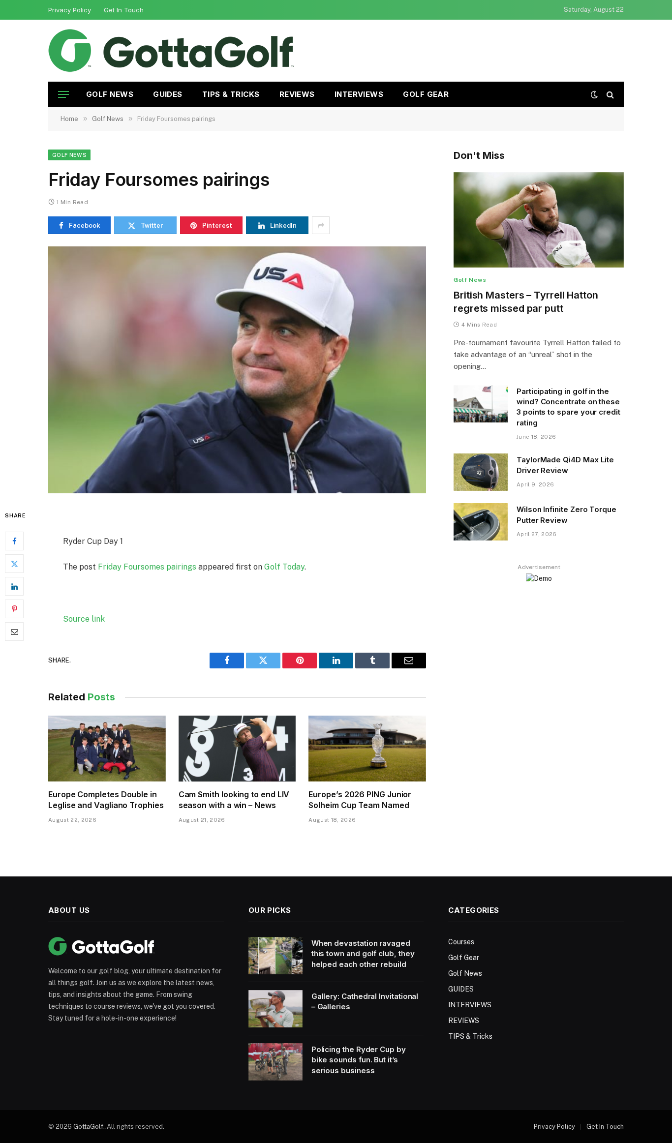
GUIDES (168, 94)
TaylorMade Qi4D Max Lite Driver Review (565, 465)
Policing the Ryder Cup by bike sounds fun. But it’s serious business (358, 1060)
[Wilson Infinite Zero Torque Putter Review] (481, 522)
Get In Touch (124, 10)
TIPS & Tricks (231, 94)
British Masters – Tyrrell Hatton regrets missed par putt (526, 301)
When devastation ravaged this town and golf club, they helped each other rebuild (363, 953)
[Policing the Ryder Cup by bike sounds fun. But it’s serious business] (275, 1062)
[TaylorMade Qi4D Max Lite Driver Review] (481, 472)
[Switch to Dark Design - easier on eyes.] (594, 94)
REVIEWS (297, 94)
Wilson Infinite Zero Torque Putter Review (566, 514)
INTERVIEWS (359, 94)
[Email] (14, 632)
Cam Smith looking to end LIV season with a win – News (234, 799)
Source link (84, 619)
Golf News (109, 94)
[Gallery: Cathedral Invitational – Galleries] (275, 1008)
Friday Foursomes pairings (147, 567)
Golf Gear (426, 94)
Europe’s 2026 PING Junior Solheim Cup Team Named (359, 799)
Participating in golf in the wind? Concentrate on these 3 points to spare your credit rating (568, 407)
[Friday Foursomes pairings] (237, 369)
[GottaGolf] (171, 50)
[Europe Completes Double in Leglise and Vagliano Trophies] (107, 749)
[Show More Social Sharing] (321, 225)
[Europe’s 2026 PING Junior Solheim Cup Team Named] (367, 749)
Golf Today (284, 567)
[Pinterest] (14, 609)
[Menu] (63, 95)
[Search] (609, 95)
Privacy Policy (69, 10)
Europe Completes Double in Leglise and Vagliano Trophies (106, 799)
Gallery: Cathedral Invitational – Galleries (365, 1001)
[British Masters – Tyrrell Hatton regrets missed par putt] (539, 220)
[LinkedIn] (14, 586)
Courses (461, 942)
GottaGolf (88, 1126)
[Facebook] (14, 541)
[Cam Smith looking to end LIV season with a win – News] (237, 749)
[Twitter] (14, 564)
